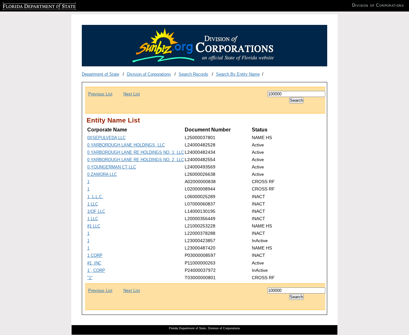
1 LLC (92, 204)
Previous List (100, 94)
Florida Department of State (28, 5)
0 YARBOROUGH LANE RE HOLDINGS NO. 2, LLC (135, 159)
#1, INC (94, 263)
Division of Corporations (149, 74)
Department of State (100, 74)
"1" (90, 277)
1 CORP (95, 255)
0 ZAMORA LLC (102, 174)
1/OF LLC (96, 211)
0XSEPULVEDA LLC (106, 137)
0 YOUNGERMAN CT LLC (111, 167)
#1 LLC (93, 226)
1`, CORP (96, 270)
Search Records (193, 74)
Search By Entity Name (238, 74)
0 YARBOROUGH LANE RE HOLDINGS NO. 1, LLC (135, 152)
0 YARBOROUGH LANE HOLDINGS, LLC (126, 145)
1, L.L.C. (95, 196)
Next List (131, 94)
